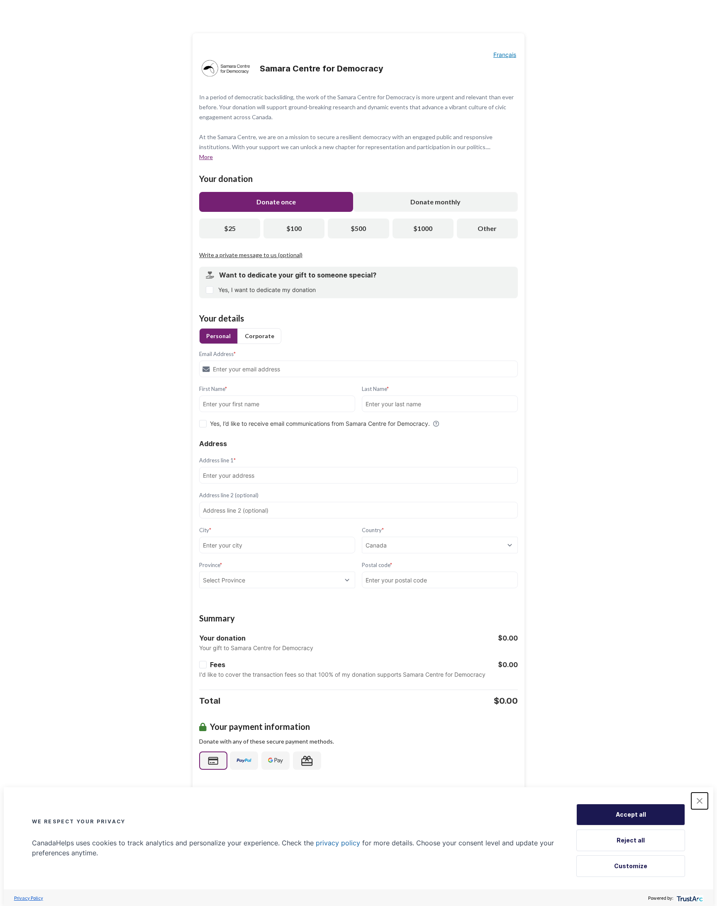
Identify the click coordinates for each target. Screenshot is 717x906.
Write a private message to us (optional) (250, 254)
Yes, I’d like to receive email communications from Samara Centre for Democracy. (320, 423)
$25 (230, 228)
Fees (217, 664)
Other (487, 228)
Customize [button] (630, 865)
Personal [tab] (218, 335)
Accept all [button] (631, 814)
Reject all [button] (631, 840)
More (206, 156)
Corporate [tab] (259, 335)
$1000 (422, 228)
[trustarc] (689, 898)
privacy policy (338, 843)
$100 (294, 228)
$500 (358, 228)
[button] (699, 801)
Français (504, 54)
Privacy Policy (28, 898)
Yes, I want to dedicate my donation (267, 289)
